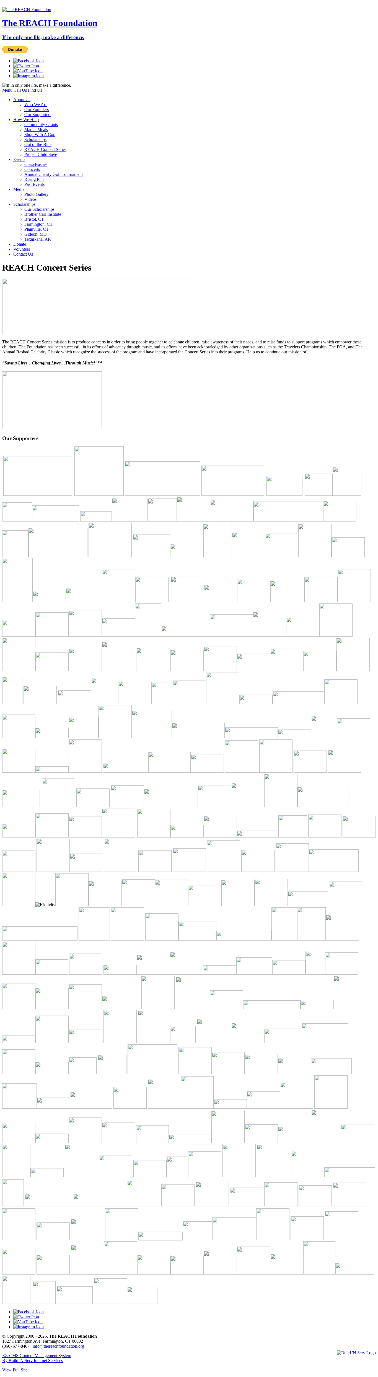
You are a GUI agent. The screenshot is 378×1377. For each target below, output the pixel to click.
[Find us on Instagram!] (28, 75)
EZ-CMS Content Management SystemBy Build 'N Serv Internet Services (36, 1358)
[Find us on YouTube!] (28, 70)
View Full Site (14, 1370)
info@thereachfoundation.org (58, 1346)
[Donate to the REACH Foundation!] (52, 427)
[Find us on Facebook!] (28, 60)
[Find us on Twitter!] (26, 65)
